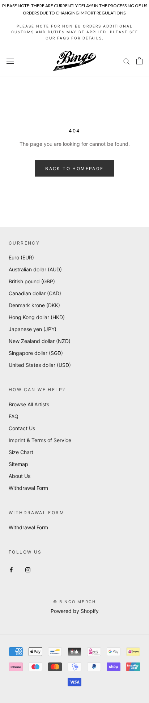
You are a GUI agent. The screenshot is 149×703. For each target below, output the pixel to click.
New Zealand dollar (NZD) (40, 341)
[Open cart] (139, 60)
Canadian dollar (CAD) (35, 293)
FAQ (13, 416)
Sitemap (18, 464)
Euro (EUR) (21, 257)
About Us (19, 476)
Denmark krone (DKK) (34, 305)
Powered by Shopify (75, 611)
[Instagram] (27, 569)
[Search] (126, 61)
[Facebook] (11, 569)
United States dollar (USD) (40, 365)
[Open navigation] (10, 61)
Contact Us (22, 428)
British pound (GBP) (32, 281)
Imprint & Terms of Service (40, 440)
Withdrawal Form (28, 488)
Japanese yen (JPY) (32, 329)
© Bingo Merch (74, 601)
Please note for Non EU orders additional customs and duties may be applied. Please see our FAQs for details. (74, 32)
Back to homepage (74, 168)
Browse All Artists (29, 404)
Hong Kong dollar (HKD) (37, 317)
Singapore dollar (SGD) (36, 353)
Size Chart (21, 452)
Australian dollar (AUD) (35, 269)
